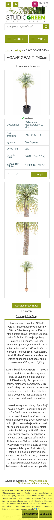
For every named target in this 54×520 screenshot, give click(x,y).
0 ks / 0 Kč (43, 3)
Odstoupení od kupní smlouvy (34, 483)
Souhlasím (45, 514)
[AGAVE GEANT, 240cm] (27, 71)
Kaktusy (17, 50)
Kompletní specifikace (26, 305)
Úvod (7, 50)
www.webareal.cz (38, 481)
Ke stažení (26, 311)
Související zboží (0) (26, 316)
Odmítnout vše (30, 514)
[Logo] (25, 14)
